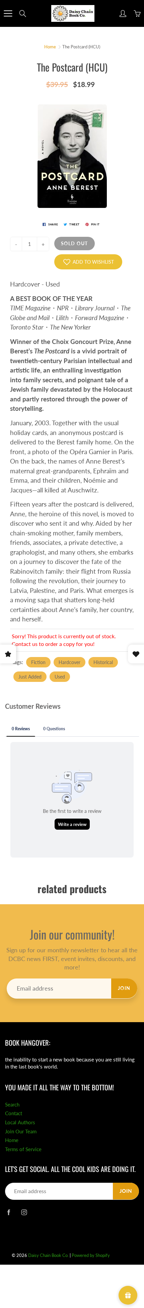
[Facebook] (8, 1212)
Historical (103, 662)
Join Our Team (21, 1131)
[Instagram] (24, 1212)
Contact (13, 1113)
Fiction (38, 662)
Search (12, 1104)
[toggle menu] (8, 13)
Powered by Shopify (91, 1255)
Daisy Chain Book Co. (48, 1255)
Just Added (30, 677)
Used (60, 677)
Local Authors (20, 1122)
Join (124, 988)
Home (50, 46)
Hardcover (69, 662)
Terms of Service (23, 1149)
